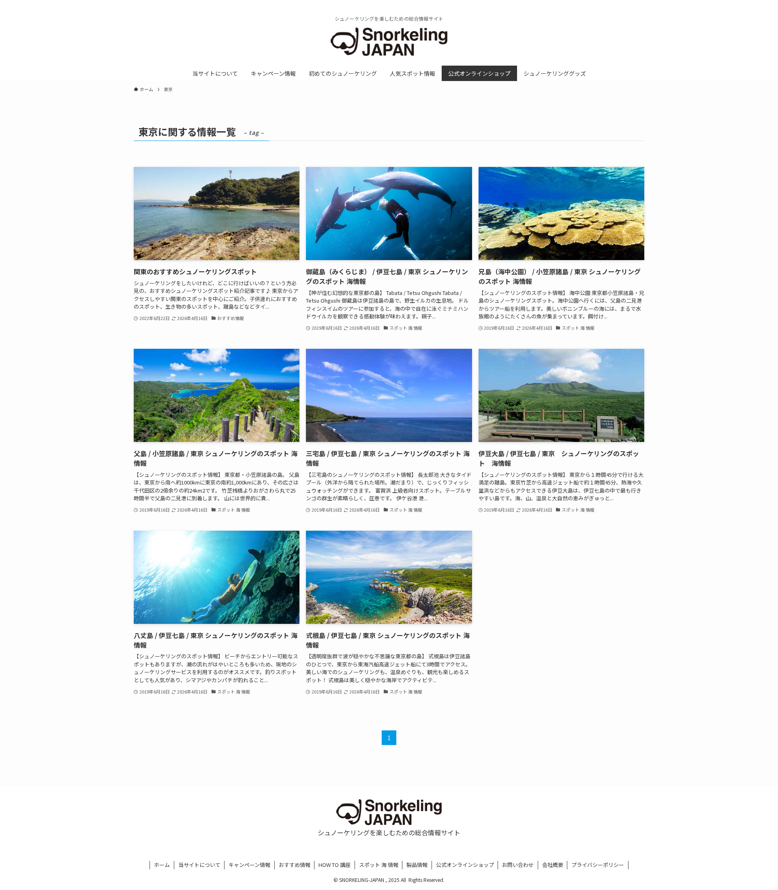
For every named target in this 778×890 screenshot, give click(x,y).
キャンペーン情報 (249, 865)
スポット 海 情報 (378, 865)
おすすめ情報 (294, 865)
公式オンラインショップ (465, 865)
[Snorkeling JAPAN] (389, 42)
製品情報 (416, 865)
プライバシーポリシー (597, 865)
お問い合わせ (518, 865)
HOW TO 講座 (334, 865)
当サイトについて (199, 865)
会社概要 (552, 865)
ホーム (162, 865)
